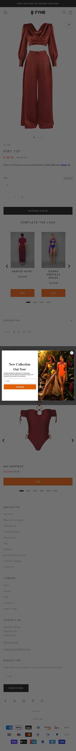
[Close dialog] (71, 352)
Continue (20, 387)
